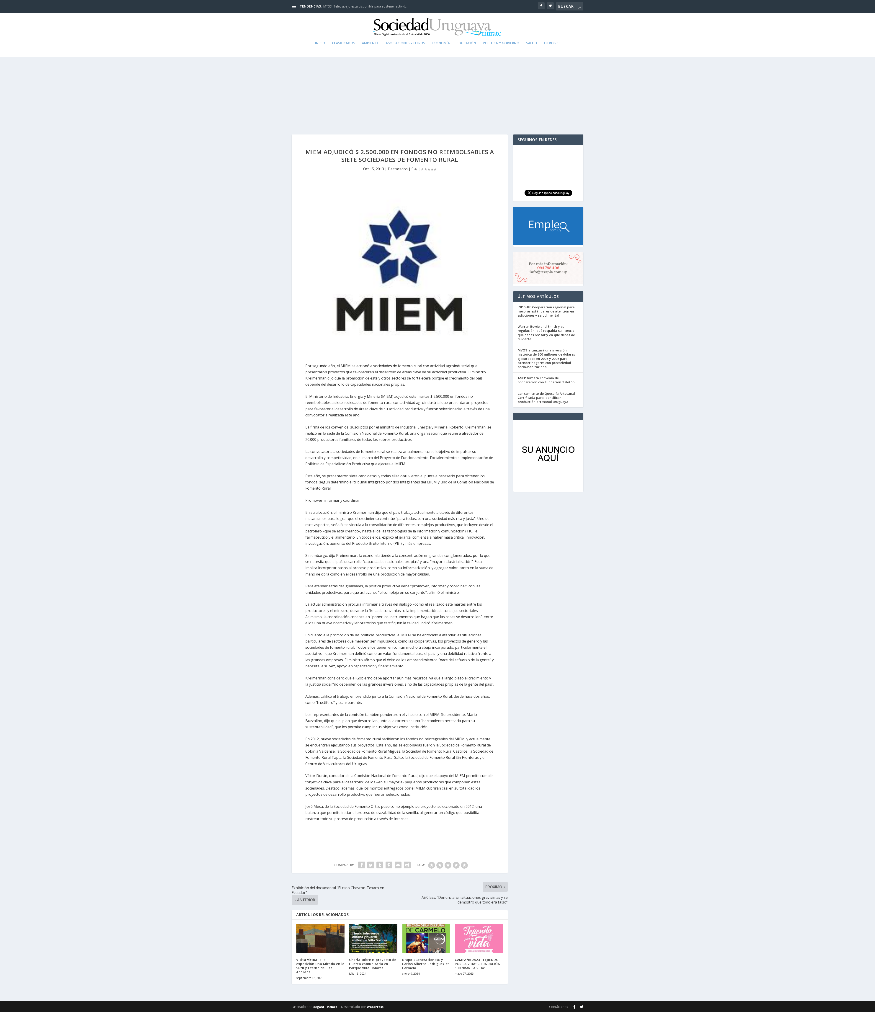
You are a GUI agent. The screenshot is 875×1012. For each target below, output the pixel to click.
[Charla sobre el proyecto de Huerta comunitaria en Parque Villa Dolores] (373, 938)
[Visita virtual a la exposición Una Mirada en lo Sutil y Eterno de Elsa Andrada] (320, 938)
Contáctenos (558, 1006)
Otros (550, 43)
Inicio (320, 43)
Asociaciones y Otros (405, 43)
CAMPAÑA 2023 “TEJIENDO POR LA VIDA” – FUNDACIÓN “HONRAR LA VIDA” (477, 964)
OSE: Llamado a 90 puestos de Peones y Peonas (359, 6)
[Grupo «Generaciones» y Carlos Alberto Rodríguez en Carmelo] (426, 938)
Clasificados (343, 43)
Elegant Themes (325, 1007)
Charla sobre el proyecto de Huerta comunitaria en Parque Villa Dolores (372, 964)
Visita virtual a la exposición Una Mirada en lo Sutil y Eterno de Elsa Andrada (320, 966)
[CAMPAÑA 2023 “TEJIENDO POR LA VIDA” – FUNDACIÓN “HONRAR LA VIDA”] (479, 938)
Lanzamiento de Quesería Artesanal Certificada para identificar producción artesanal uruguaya (546, 397)
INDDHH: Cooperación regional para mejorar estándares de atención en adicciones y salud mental (546, 311)
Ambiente (370, 43)
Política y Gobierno (501, 43)
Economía (441, 43)
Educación (466, 43)
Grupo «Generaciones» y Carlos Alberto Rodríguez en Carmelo (426, 964)
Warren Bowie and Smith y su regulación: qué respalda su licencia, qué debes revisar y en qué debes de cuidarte (546, 332)
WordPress (375, 1007)
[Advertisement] (437, 91)
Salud (531, 43)
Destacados (398, 168)
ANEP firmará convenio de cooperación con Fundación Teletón (546, 380)
